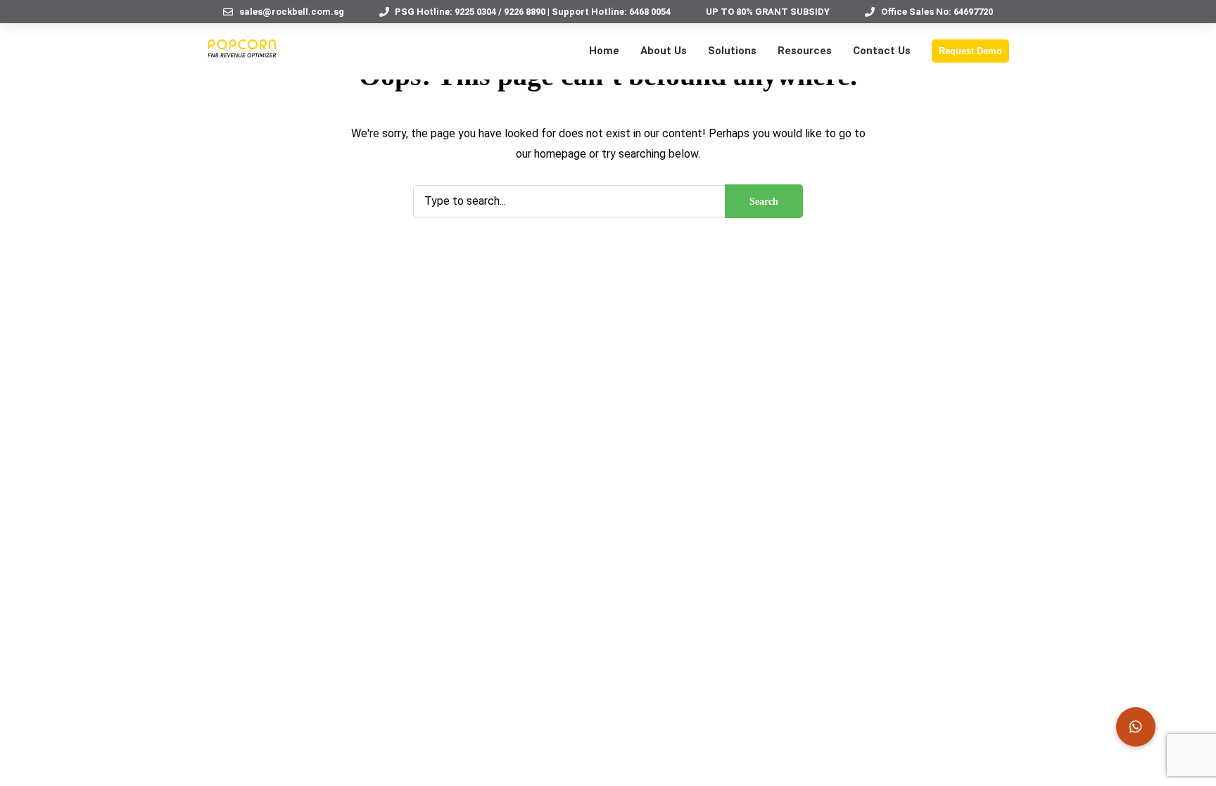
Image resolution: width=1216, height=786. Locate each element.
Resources (805, 50)
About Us (663, 50)
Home (604, 50)
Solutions (732, 50)
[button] (1135, 727)
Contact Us (882, 50)
